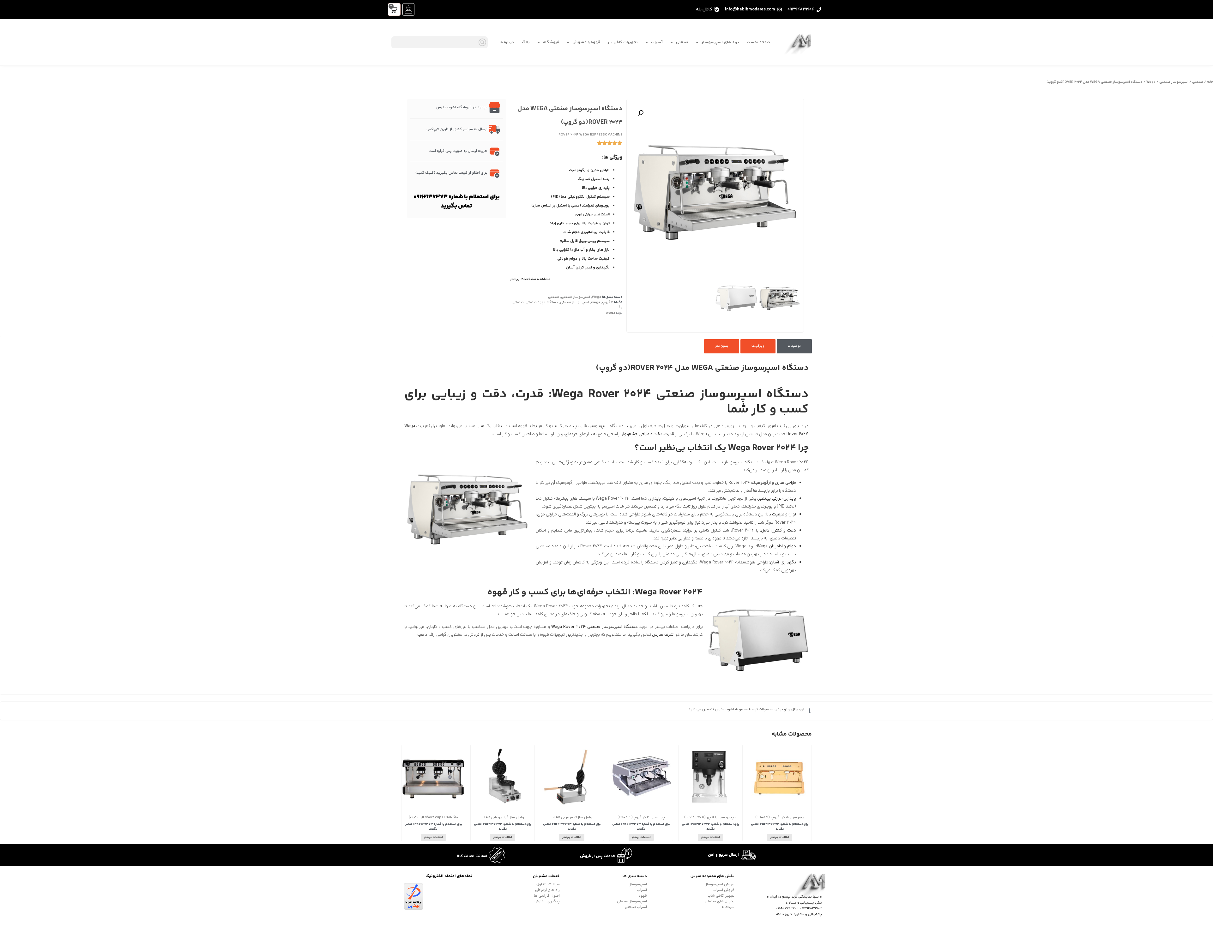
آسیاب (657, 42)
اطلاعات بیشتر (779, 837)
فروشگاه (551, 42)
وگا (620, 307)
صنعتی (682, 42)
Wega (1151, 82)
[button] (640, 113)
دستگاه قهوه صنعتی (542, 302)
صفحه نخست (758, 42)
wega (595, 302)
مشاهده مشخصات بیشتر (530, 279)
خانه (1210, 82)
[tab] (794, 346)
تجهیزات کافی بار (623, 42)
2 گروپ (607, 302)
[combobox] (439, 42)
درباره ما (506, 42)
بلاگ (526, 42)
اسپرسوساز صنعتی (1173, 82)
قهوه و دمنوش (586, 42)
